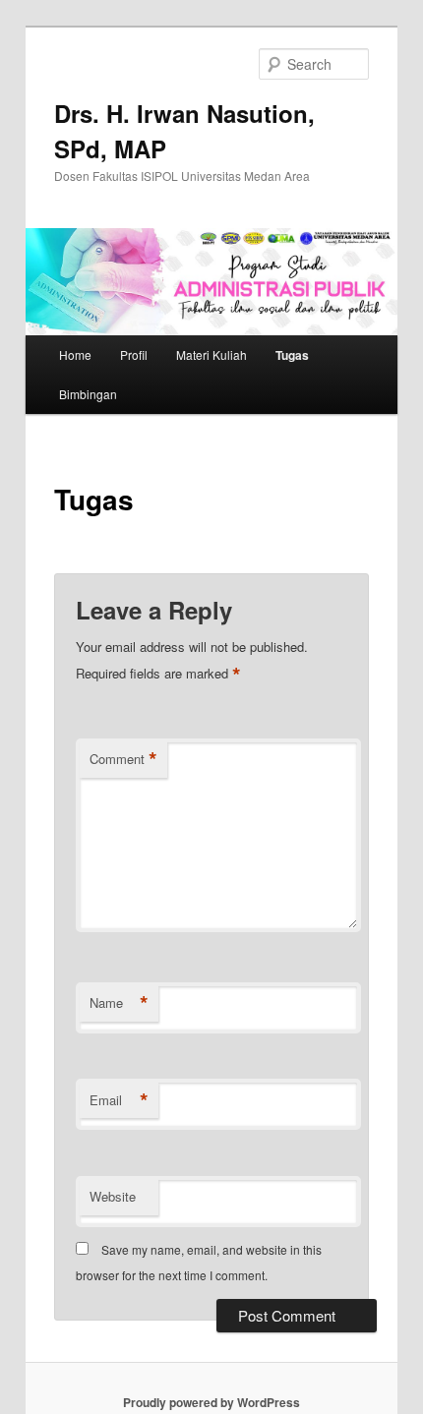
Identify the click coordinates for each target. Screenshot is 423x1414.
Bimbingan (88, 393)
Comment (123, 759)
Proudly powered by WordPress (211, 1402)
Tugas (292, 355)
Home (75, 354)
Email (119, 1100)
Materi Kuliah (211, 354)
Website (113, 1196)
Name (119, 1003)
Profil (134, 354)
